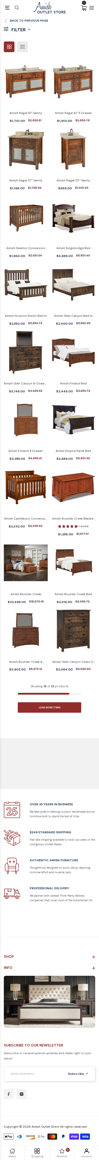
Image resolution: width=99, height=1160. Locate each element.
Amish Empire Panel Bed (73, 451)
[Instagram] (21, 1094)
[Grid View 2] (9, 46)
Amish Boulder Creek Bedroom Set (25, 594)
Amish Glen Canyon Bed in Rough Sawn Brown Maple (73, 316)
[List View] (22, 46)
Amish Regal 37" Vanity (25, 180)
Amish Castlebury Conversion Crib (25, 519)
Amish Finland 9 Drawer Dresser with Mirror (25, 451)
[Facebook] (9, 1094)
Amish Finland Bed (73, 383)
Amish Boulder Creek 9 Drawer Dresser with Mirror (26, 662)
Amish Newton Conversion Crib (25, 248)
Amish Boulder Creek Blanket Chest (73, 519)
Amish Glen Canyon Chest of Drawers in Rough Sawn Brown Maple (73, 662)
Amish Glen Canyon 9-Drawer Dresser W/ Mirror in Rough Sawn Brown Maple (25, 383)
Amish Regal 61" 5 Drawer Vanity (73, 113)
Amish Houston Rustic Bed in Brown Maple (26, 316)
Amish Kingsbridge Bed (73, 248)
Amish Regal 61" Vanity (25, 113)
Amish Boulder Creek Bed (73, 594)
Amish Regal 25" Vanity (73, 180)
